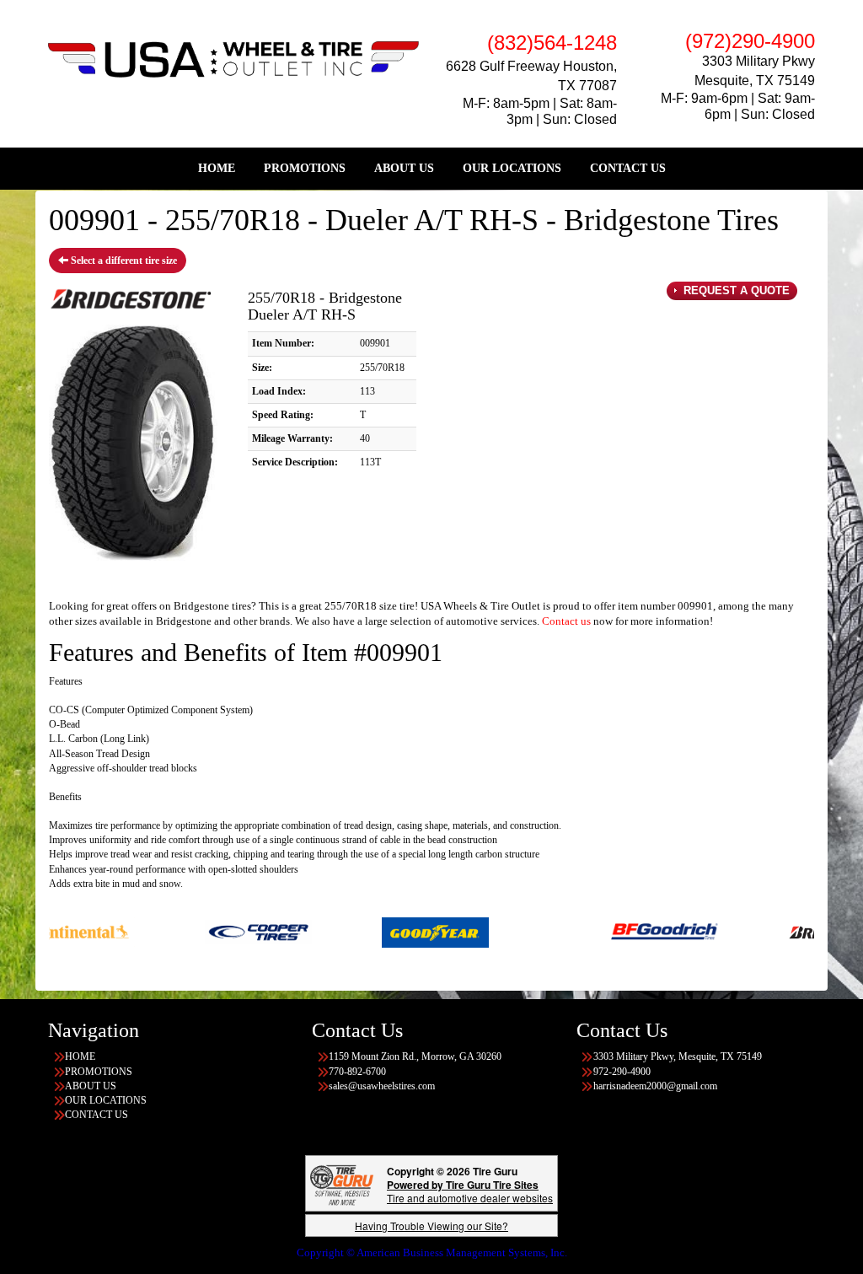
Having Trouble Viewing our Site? (431, 1225)
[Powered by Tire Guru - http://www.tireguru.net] (341, 1183)
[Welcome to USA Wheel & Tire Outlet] (233, 58)
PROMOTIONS (305, 168)
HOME (216, 168)
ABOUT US (404, 168)
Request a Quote (735, 290)
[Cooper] (228, 931)
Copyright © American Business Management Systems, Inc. (432, 1252)
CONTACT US (628, 168)
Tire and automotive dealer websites (470, 1191)
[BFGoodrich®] (635, 931)
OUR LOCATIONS (512, 168)
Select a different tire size (122, 260)
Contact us (566, 621)
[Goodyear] (405, 931)
